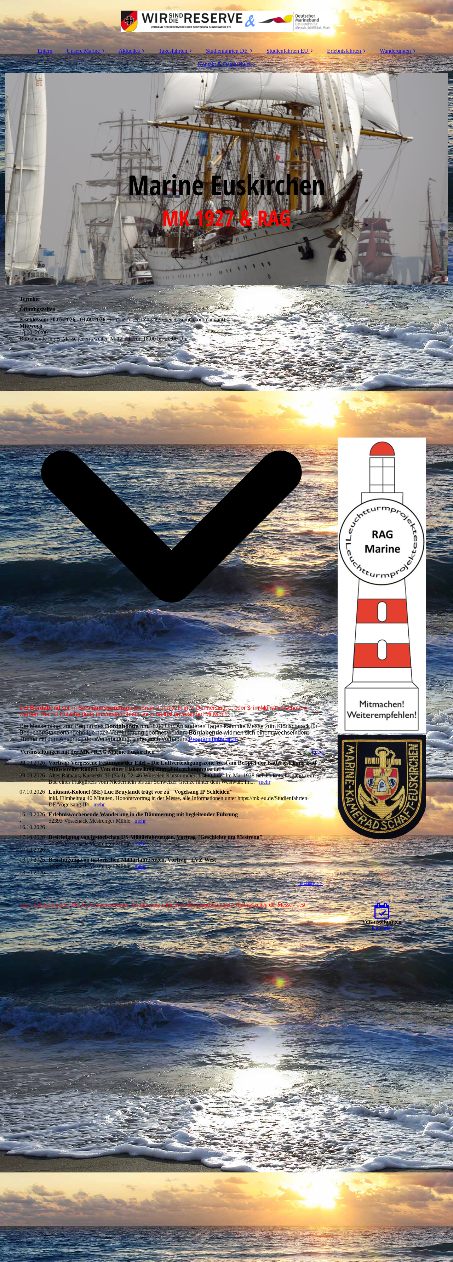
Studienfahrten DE (227, 51)
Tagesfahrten (173, 51)
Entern (45, 51)
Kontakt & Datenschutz (224, 64)
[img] (226, 21)
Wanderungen (395, 51)
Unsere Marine (83, 51)
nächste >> (310, 883)
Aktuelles (129, 51)
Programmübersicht (213, 739)
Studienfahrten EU (287, 51)
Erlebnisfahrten (344, 51)
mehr (264, 782)
